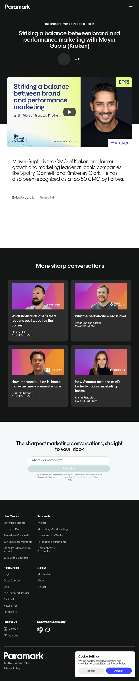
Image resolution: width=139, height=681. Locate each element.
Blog (6, 586)
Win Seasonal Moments (18, 541)
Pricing (41, 522)
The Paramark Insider (16, 592)
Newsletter (10, 605)
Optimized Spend (14, 522)
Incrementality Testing (50, 535)
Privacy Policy (12, 668)
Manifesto (43, 574)
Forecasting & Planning (51, 541)
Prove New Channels (16, 535)
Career (41, 586)
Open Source (12, 580)
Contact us (10, 611)
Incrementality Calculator (46, 549)
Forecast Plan (12, 529)
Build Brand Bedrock (16, 557)
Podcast (9, 599)
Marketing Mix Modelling (52, 529)
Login (7, 574)
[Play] (69, 112)
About (41, 580)
